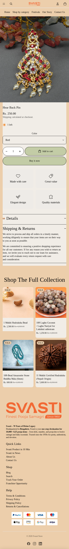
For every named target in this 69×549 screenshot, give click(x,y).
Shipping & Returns (19, 228)
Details (12, 218)
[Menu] (4, 4)
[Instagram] (34, 544)
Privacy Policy (13, 499)
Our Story (47, 12)
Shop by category (21, 12)
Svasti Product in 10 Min (18, 449)
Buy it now (34, 161)
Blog (8, 472)
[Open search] (11, 4)
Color (34, 133)
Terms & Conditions (15, 496)
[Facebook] (29, 544)
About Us (10, 457)
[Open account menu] (57, 4)
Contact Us (59, 12)
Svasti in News (13, 453)
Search (9, 476)
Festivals (36, 12)
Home (7, 12)
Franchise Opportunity (16, 483)
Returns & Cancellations (17, 506)
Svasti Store (38, 536)
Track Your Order (14, 480)
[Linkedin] (40, 544)
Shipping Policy (13, 503)
